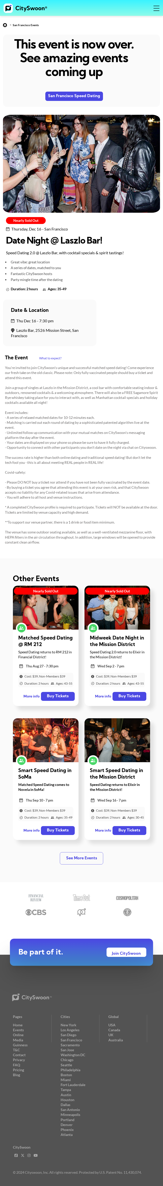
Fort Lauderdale (73, 1085)
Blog (16, 1075)
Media (18, 1040)
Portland (67, 1120)
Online (18, 1035)
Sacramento (70, 1045)
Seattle (66, 1065)
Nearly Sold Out (26, 220)
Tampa (66, 1089)
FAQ (16, 1065)
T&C (16, 1050)
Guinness (20, 1045)
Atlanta (67, 1134)
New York (68, 1025)
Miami (66, 1080)
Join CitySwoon (126, 954)
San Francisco (71, 1040)
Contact (19, 1055)
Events (18, 1030)
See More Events (81, 858)
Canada (114, 1030)
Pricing (18, 1070)
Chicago (67, 1060)
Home (18, 1025)
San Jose (67, 1050)
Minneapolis (70, 1114)
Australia (115, 1040)
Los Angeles (70, 1030)
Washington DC (73, 1055)
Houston (67, 1100)
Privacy (19, 1060)
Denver (67, 1124)
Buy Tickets (58, 696)
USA (111, 1025)
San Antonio (70, 1109)
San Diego (68, 1035)
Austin (66, 1095)
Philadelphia (70, 1070)
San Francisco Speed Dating (74, 96)
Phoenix (67, 1129)
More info (31, 696)
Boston (66, 1075)
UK (111, 1035)
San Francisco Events (26, 25)
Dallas (65, 1105)
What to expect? (50, 358)
